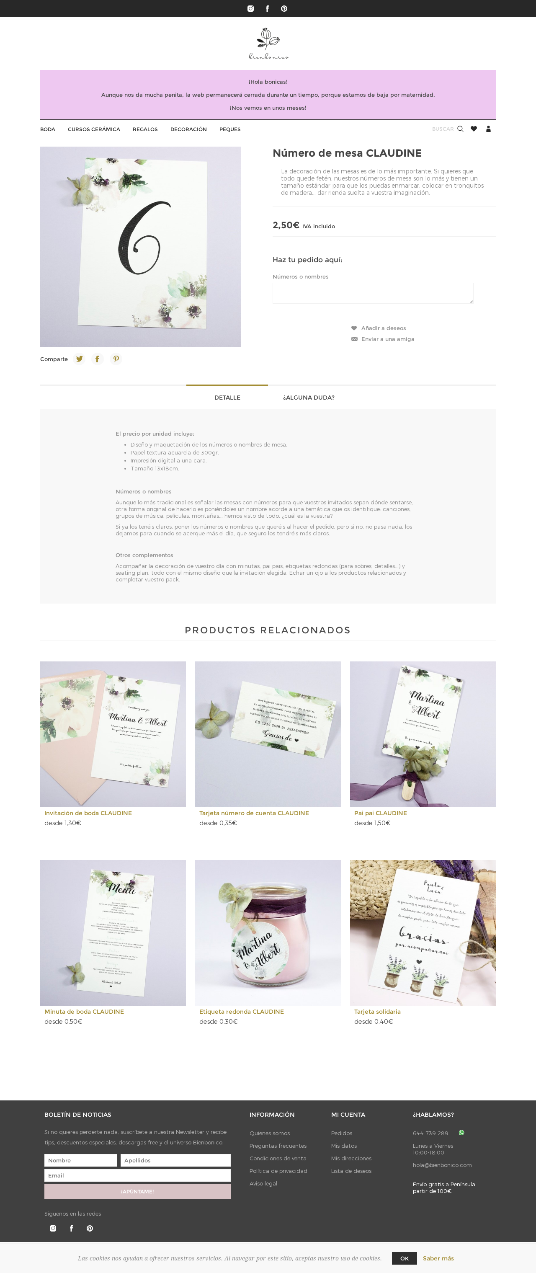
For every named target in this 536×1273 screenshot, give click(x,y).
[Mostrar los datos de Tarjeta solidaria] (423, 933)
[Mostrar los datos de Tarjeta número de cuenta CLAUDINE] (268, 734)
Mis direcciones (351, 1158)
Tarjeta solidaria (377, 1011)
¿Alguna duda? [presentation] (309, 397)
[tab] (227, 397)
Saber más (438, 1258)
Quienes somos (270, 1133)
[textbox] (435, 129)
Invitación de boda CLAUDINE (88, 813)
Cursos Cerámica (94, 129)
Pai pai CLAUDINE (380, 813)
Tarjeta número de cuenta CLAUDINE (254, 813)
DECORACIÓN (188, 129)
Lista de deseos (351, 1170)
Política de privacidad (278, 1170)
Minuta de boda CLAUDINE (84, 1011)
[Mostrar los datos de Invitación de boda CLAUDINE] (113, 734)
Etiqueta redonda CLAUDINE (241, 1011)
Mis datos (344, 1145)
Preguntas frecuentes (278, 1145)
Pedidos (341, 1133)
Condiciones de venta (278, 1158)
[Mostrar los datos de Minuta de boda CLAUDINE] (113, 933)
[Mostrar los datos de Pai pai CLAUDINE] (423, 734)
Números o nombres (301, 276)
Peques (230, 129)
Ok (404, 1258)
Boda (47, 129)
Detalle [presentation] (227, 397)
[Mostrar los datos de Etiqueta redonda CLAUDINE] (268, 933)
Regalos (145, 129)
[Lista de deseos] (473, 129)
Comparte (54, 359)
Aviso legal (263, 1183)
